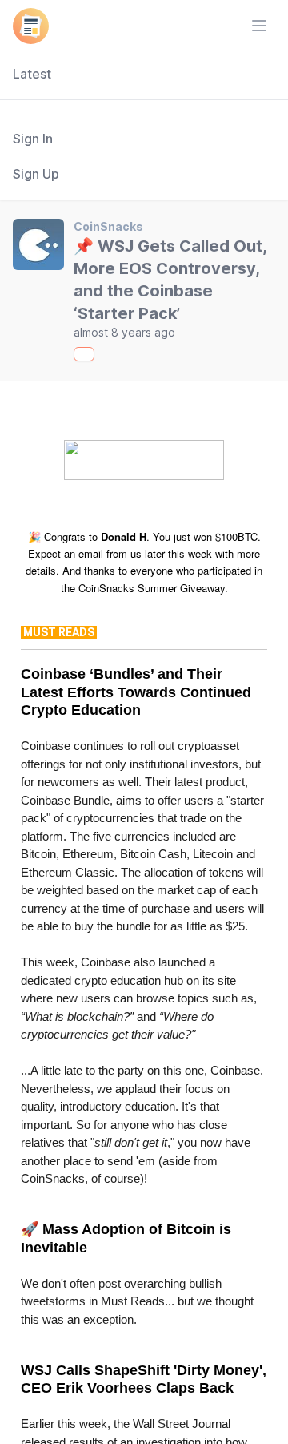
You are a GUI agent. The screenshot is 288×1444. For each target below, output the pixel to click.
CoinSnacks (108, 226)
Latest (32, 74)
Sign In (33, 139)
